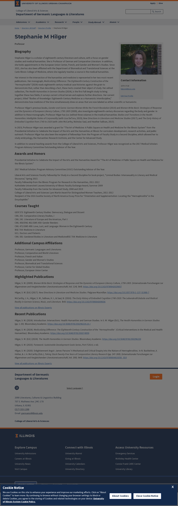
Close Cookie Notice (147, 496)
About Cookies (120, 496)
